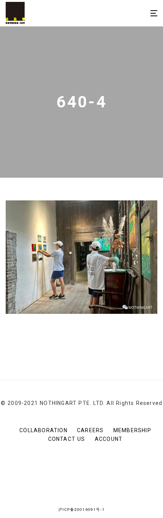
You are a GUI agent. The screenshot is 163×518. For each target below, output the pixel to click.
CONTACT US (66, 439)
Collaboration (43, 430)
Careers (90, 430)
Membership (132, 430)
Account (108, 439)
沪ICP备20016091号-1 (81, 509)
